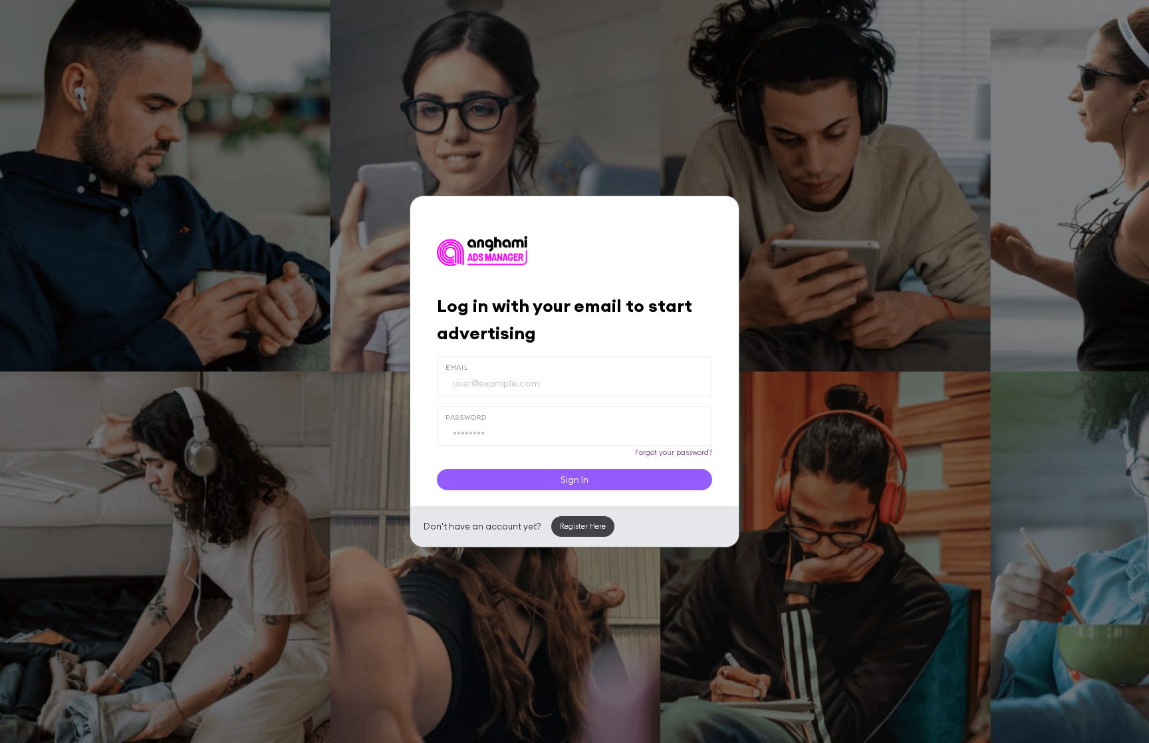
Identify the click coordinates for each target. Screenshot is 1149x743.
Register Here (583, 526)
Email (457, 367)
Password (466, 417)
